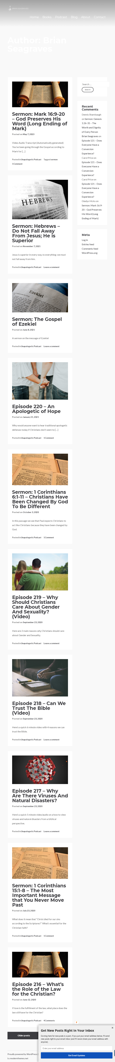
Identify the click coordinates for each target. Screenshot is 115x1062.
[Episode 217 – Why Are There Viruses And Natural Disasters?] (40, 770)
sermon (54, 159)
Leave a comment (51, 267)
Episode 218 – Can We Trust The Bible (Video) (39, 708)
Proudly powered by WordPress (22, 1054)
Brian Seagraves (90, 136)
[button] (76, 1030)
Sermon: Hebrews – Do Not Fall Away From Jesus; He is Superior (36, 233)
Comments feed (90, 248)
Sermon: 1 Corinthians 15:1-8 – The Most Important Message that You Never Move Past (39, 895)
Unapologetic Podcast (31, 159)
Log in (85, 239)
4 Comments (49, 1020)
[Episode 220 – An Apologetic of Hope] (40, 381)
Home (34, 17)
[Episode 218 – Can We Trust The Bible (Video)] (40, 677)
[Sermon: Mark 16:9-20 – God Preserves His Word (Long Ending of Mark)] (40, 94)
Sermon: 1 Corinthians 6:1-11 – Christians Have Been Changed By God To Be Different (40, 499)
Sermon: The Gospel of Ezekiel (37, 321)
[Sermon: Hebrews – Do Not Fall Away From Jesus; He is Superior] (40, 199)
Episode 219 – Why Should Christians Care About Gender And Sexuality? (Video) (36, 606)
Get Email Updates (76, 1055)
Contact (100, 17)
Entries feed (88, 244)
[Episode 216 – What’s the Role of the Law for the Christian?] (40, 964)
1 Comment (17, 164)
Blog (74, 17)
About (85, 17)
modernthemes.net (19, 1058)
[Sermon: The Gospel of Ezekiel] (40, 297)
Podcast (61, 17)
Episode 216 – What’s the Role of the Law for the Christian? (38, 989)
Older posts (24, 1035)
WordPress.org (89, 252)
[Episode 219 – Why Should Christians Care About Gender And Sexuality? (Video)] (40, 571)
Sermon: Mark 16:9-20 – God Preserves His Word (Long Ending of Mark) (39, 121)
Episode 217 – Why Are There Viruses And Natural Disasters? (40, 795)
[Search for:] (96, 84)
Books (47, 17)
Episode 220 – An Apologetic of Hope (36, 409)
